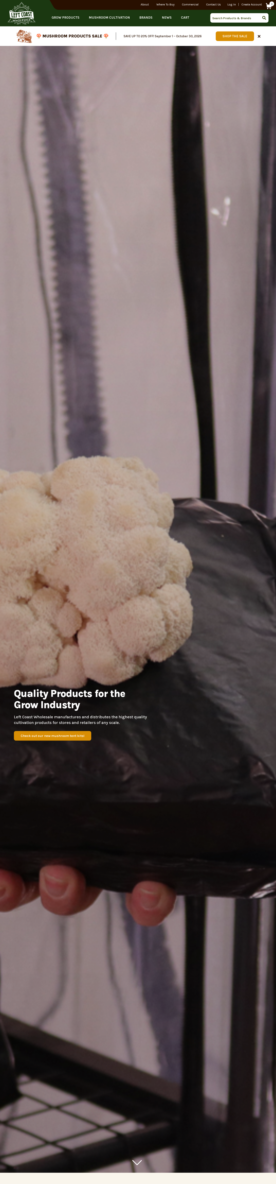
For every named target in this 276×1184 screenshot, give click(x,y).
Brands (145, 17)
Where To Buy (165, 4)
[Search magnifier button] (265, 18)
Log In (231, 4)
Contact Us (213, 4)
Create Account (251, 4)
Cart (185, 17)
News (167, 17)
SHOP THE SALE (234, 36)
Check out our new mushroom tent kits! (52, 736)
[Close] (259, 36)
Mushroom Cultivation (109, 17)
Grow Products (65, 17)
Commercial (190, 4)
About (145, 4)
